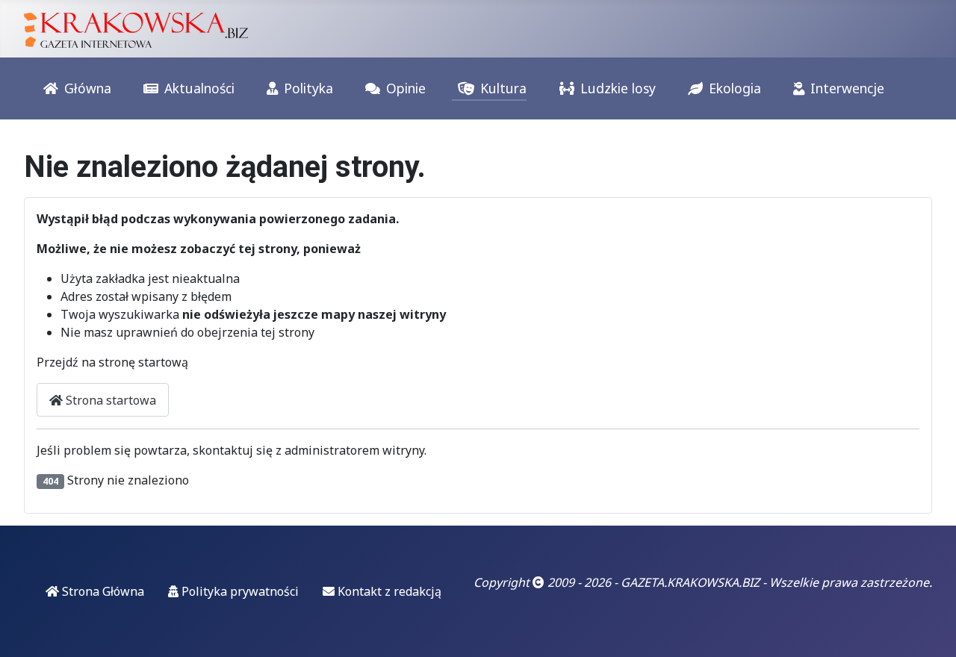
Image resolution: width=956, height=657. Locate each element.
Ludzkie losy (618, 88)
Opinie (406, 88)
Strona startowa (109, 400)
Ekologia (735, 88)
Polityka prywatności (239, 591)
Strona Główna (101, 591)
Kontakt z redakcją (388, 591)
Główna (87, 88)
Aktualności (199, 88)
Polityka (308, 88)
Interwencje (847, 88)
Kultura (503, 88)
